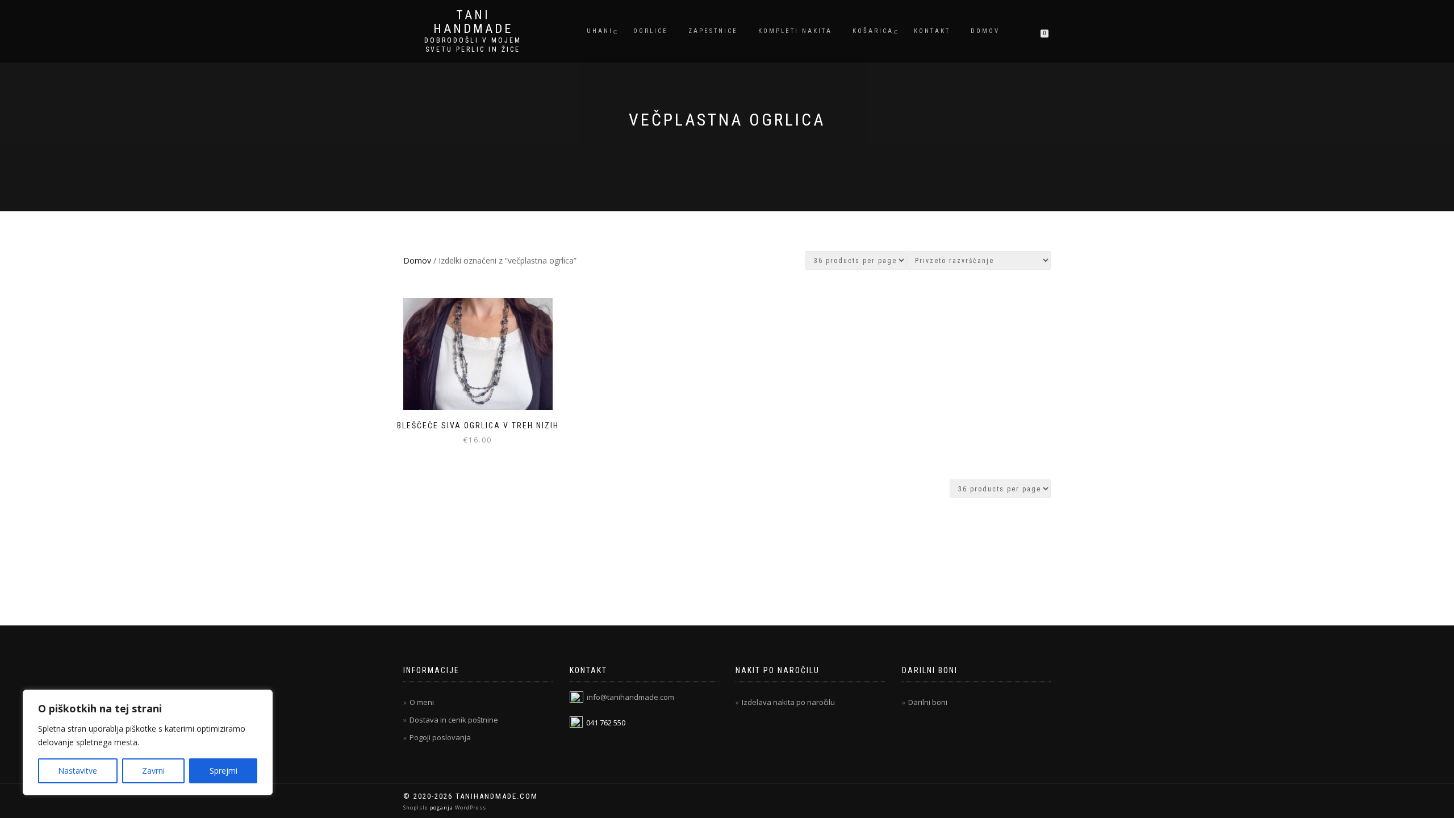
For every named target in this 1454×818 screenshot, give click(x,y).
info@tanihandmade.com (630, 697)
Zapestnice (713, 31)
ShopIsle (416, 807)
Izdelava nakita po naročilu (788, 702)
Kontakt (932, 31)
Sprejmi (223, 770)
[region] (148, 742)
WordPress (469, 807)
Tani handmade (473, 22)
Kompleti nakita (795, 31)
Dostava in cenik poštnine (454, 720)
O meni (422, 702)
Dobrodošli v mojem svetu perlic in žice (472, 44)
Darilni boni (927, 702)
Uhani (600, 31)
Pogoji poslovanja (440, 737)
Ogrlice (650, 31)
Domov (985, 31)
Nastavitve (77, 770)
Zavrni (153, 770)
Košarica (873, 31)
